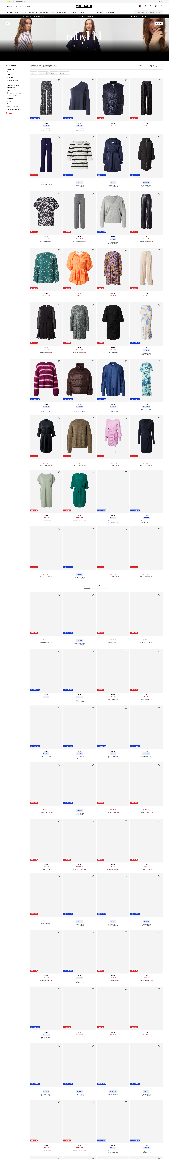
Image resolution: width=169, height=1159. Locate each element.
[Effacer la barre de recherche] (161, 12)
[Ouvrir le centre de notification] (150, 6)
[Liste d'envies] (156, 6)
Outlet (11, 1)
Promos (41, 73)
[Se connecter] (145, 6)
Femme (9, 6)
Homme (18, 6)
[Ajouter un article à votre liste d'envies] (59, 80)
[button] (143, 65)
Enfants (27, 6)
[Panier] (161, 6)
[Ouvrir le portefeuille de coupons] (139, 6)
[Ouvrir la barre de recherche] (135, 12)
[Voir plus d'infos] (46, 131)
